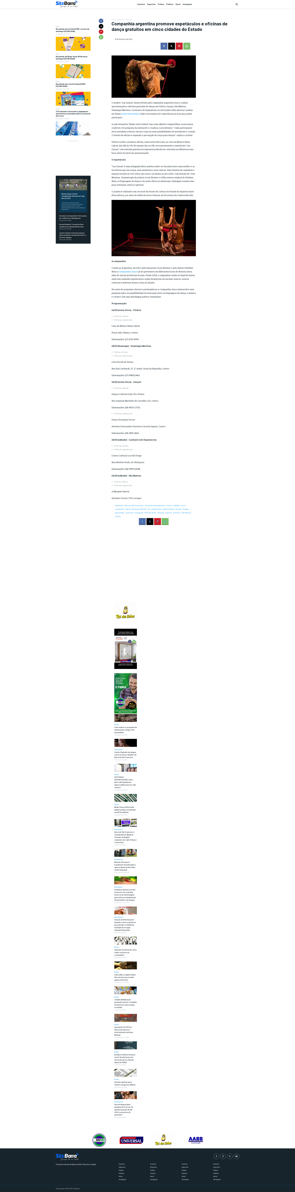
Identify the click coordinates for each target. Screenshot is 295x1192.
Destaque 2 (128, 19)
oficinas (161, 512)
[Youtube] (236, 1156)
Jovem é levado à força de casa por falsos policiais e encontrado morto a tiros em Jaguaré (72, 235)
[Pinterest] (101, 31)
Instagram (139, 512)
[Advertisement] (73, 156)
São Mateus (186, 512)
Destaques (120, 19)
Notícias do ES (150, 512)
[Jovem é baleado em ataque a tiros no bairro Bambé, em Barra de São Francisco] (125, 743)
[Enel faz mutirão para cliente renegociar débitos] (125, 1073)
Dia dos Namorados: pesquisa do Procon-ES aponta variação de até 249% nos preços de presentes (123, 1109)
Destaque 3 (118, 859)
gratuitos (130, 512)
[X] (101, 26)
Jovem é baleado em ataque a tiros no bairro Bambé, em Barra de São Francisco (125, 754)
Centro (169, 505)
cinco (183, 505)
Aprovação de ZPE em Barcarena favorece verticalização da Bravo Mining (123, 1031)
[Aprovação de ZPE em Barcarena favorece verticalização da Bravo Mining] (125, 1018)
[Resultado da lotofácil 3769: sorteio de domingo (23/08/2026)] (73, 44)
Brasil (57, 26)
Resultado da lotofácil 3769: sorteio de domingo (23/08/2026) (72, 30)
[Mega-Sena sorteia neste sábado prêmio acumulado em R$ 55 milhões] (125, 798)
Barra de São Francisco (134, 505)
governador (120, 512)
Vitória (118, 516)
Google (185, 509)
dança (128, 509)
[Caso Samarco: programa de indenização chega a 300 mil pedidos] (125, 718)
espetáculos (156, 509)
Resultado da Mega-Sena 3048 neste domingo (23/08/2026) (71, 57)
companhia (119, 509)
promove (176, 512)
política (168, 512)
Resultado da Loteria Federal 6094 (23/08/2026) (71, 85)
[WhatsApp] (101, 37)
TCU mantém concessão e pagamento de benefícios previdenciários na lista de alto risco (73, 113)
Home (113, 19)
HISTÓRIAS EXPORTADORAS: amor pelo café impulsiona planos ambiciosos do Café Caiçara (125, 782)
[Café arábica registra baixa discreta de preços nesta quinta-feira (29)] (125, 965)
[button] (236, 4)
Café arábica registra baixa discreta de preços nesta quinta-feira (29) (125, 977)
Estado (178, 509)
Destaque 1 (118, 749)
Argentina (119, 505)
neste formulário (130, 113)
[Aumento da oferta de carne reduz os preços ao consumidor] (125, 941)
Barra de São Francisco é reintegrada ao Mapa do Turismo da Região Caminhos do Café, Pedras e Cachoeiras (125, 837)
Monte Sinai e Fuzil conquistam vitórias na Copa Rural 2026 (73, 196)
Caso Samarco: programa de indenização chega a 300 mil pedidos (125, 729)
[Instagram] (223, 1156)
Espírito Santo (168, 509)
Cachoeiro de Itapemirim (155, 505)
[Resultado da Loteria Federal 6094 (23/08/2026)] (73, 99)
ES (149, 509)
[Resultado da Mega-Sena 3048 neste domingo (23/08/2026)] (73, 71)
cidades (176, 505)
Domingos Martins (139, 509)
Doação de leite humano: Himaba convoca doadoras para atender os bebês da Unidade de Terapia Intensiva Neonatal (125, 924)
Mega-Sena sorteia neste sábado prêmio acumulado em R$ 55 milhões (125, 809)
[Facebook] (101, 21)
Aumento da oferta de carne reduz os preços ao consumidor (125, 952)
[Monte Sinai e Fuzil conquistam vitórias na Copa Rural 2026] (73, 184)
